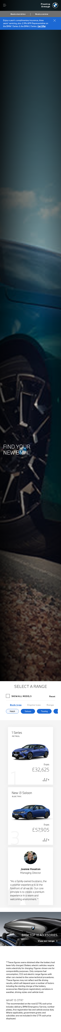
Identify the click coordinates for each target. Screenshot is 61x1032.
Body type (16, 705)
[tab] (16, 704)
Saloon (28, 711)
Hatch (12, 711)
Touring (44, 711)
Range (50, 705)
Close (54, 20)
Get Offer (42, 26)
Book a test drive (18, 14)
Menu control (4, 5)
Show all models (21, 696)
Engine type (34, 705)
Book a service (41, 14)
